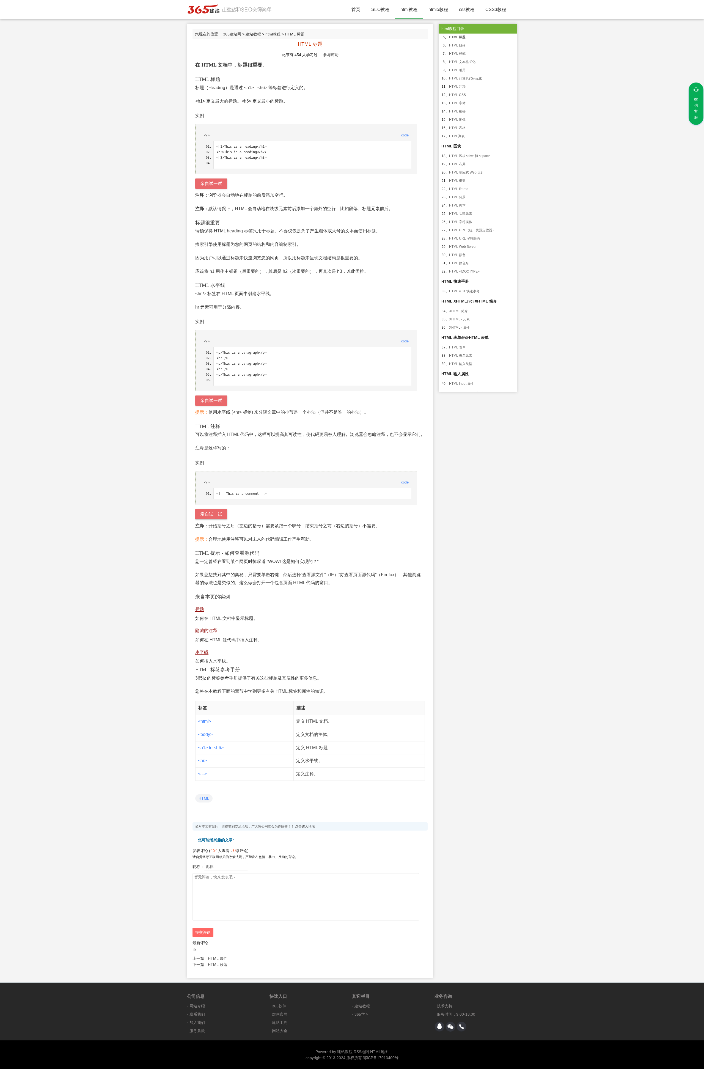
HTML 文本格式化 (462, 62)
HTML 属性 (217, 958)
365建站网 (232, 34)
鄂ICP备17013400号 (380, 1058)
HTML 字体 (457, 103)
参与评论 (331, 55)
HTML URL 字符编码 (464, 238)
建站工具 (279, 1022)
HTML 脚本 (457, 205)
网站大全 (279, 1031)
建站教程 (253, 34)
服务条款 (197, 1031)
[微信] (450, 1027)
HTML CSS (457, 95)
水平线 (201, 652)
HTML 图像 (457, 120)
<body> (205, 734)
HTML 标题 (457, 37)
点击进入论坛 (305, 826)
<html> (204, 721)
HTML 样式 (457, 54)
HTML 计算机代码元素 (465, 78)
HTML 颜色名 (459, 263)
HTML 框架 (457, 181)
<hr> (202, 760)
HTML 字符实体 (460, 222)
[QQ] (439, 1027)
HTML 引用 (457, 70)
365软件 (279, 1006)
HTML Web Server (463, 247)
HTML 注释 (457, 87)
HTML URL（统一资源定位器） (472, 230)
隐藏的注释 (206, 630)
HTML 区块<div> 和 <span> (469, 156)
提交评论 (203, 932)
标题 (199, 609)
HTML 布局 (457, 164)
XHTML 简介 (458, 311)
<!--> (202, 773)
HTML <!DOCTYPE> (464, 271)
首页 (355, 9)
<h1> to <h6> (211, 747)
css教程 (466, 9)
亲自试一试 (211, 183)
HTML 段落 (217, 964)
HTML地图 (379, 1051)
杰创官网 (279, 1014)
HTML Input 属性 (461, 384)
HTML (204, 798)
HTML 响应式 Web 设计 (466, 172)
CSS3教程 (495, 9)
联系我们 (197, 1014)
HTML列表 (457, 136)
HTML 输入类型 (460, 364)
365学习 (361, 1014)
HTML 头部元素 (460, 214)
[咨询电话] (461, 1027)
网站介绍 (197, 1006)
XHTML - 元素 (459, 319)
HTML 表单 (457, 347)
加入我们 (197, 1022)
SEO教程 (380, 9)
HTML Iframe (458, 189)
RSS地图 (361, 1051)
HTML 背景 (457, 197)
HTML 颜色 (457, 255)
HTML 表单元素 (460, 356)
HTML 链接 (457, 111)
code (405, 135)
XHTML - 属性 (459, 327)
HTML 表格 (457, 128)
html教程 (408, 9)
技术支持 (444, 1006)
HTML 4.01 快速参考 (464, 291)
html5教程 (438, 9)
